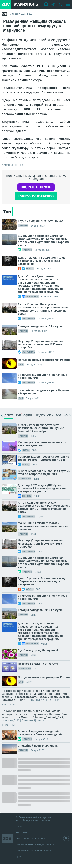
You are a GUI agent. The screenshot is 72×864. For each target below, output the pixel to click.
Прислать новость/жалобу (31, 697)
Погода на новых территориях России (44, 360)
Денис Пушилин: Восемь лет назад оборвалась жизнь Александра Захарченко (41, 261)
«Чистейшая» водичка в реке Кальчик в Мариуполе (44, 392)
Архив (19, 856)
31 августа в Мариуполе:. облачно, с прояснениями (42, 376)
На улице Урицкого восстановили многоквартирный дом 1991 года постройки (41, 344)
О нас (19, 826)
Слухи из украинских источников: (41, 221)
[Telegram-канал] (53, 4)
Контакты (21, 832)
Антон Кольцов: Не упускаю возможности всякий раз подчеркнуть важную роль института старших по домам (44, 309)
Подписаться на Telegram (36, 195)
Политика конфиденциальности (35, 844)
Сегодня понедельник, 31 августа (40, 326)
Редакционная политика (30, 838)
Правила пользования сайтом (33, 850)
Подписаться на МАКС (36, 187)
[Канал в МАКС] (46, 4)
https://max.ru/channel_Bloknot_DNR (38, 717)
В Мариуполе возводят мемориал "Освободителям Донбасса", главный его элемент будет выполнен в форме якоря (44, 240)
